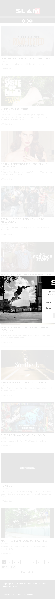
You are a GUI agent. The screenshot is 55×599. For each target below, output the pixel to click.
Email (48, 308)
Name (48, 302)
